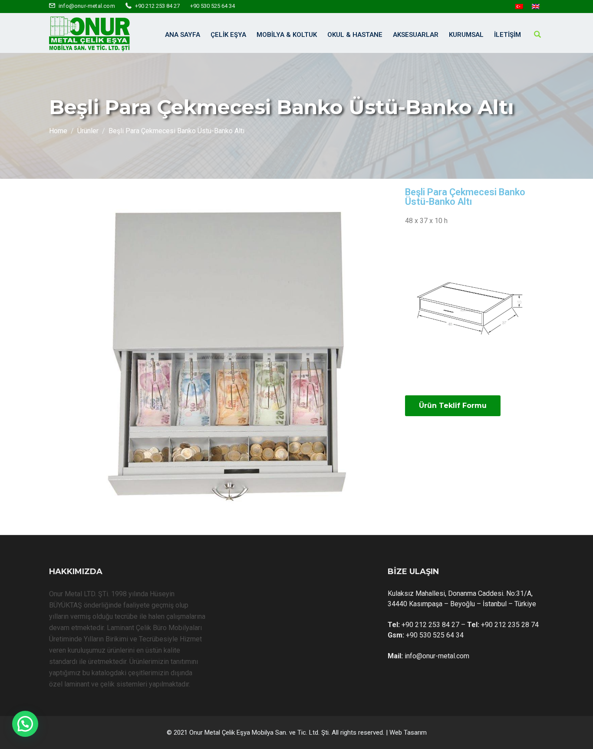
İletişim (507, 35)
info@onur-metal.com (87, 6)
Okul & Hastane (354, 35)
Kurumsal (466, 35)
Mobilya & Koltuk (287, 35)
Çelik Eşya (228, 35)
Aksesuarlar (415, 35)
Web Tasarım (408, 732)
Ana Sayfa (182, 35)
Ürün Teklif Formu (453, 405)
